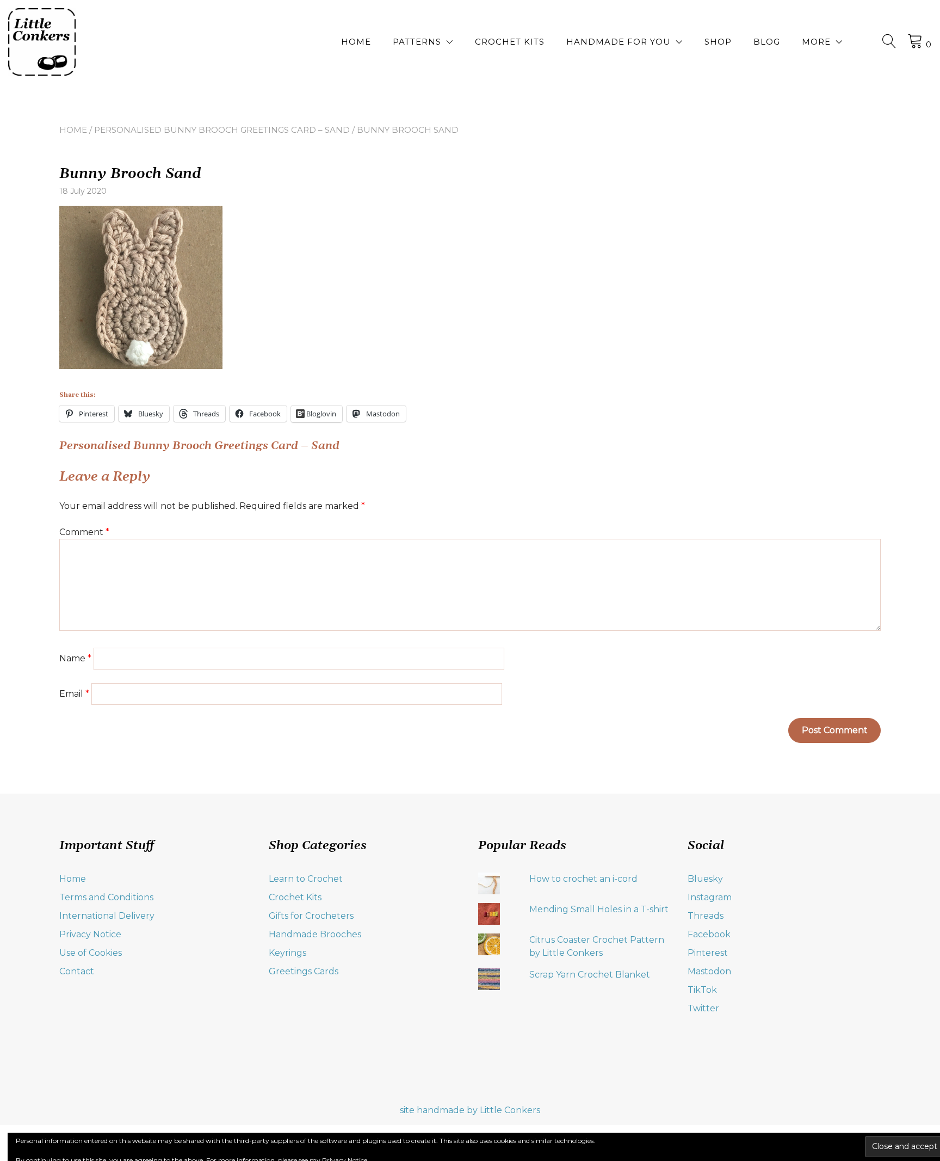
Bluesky (705, 879)
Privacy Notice (90, 934)
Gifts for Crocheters (311, 916)
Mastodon (709, 971)
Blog (766, 41)
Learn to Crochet (306, 879)
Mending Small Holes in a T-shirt (599, 909)
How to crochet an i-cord (583, 879)
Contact (76, 971)
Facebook (709, 934)
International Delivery (106, 916)
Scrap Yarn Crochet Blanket (589, 974)
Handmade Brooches (315, 934)
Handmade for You (618, 41)
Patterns (417, 41)
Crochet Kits (510, 41)
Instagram (710, 897)
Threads (705, 916)
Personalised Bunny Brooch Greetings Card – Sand (222, 130)
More (816, 41)
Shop (718, 41)
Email (74, 694)
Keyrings (287, 953)
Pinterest (708, 953)
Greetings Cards (303, 971)
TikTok (702, 990)
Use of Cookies (90, 953)
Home (356, 41)
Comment (84, 532)
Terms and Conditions (106, 897)
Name (75, 658)
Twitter (703, 1008)
